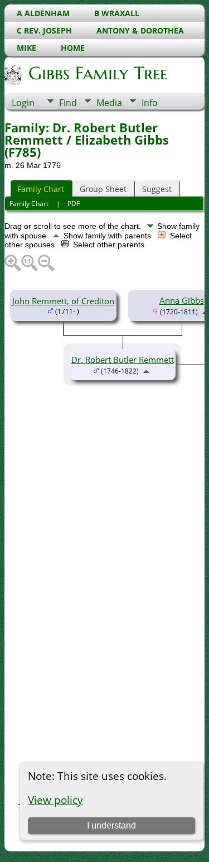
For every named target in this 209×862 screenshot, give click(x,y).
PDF (73, 203)
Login (23, 103)
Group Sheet (103, 189)
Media (109, 103)
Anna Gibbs (181, 300)
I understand (111, 825)
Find (68, 103)
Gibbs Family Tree (97, 73)
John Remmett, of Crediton (63, 301)
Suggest (157, 189)
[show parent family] (146, 370)
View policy (55, 800)
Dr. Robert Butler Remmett (122, 359)
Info (150, 103)
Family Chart (40, 189)
